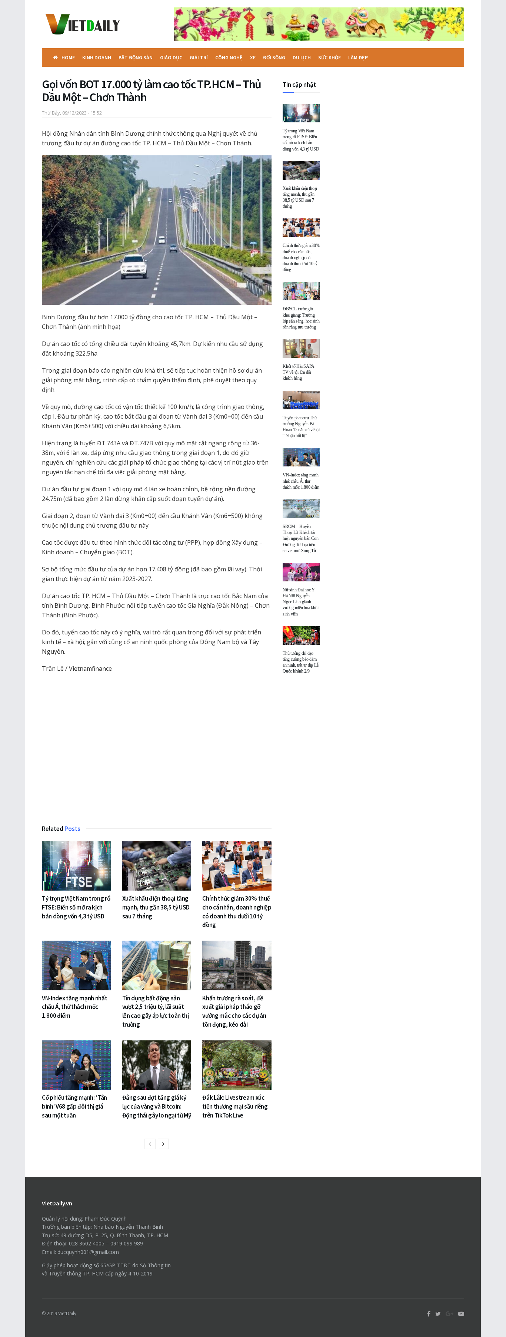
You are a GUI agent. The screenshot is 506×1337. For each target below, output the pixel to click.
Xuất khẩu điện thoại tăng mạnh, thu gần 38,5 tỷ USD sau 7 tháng (156, 907)
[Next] (163, 1144)
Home (68, 57)
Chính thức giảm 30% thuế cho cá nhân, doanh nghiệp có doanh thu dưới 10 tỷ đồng (237, 911)
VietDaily (67, 1313)
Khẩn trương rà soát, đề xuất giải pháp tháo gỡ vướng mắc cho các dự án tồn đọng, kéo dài (234, 1011)
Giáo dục (171, 57)
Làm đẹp (358, 57)
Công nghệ (229, 57)
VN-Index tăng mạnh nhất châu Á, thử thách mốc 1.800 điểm (74, 1007)
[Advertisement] (157, 744)
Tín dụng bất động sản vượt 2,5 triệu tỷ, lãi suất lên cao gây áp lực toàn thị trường (155, 1011)
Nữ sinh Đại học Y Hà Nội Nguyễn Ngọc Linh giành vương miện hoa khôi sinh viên (300, 602)
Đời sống (274, 57)
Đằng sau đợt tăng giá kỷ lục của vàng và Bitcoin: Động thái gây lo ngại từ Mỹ (156, 1106)
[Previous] (150, 1144)
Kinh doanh (96, 57)
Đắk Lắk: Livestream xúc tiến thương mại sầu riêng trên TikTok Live (235, 1106)
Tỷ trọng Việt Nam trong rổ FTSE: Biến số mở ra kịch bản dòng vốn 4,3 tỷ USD (76, 907)
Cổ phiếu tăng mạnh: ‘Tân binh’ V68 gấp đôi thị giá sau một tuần (74, 1106)
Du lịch (302, 57)
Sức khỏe (329, 57)
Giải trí (199, 57)
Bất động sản (136, 57)
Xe (253, 57)
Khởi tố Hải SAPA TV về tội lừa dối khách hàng (298, 372)
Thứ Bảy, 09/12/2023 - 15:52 (72, 112)
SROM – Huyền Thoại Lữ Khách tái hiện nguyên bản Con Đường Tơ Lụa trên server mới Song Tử (300, 538)
